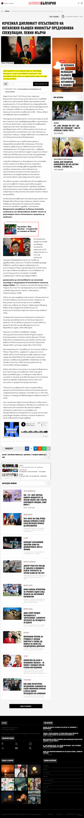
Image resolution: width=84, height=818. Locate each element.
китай (4, 454)
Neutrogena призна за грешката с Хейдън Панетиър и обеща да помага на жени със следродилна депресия (34, 641)
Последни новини (9, 483)
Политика (46, 773)
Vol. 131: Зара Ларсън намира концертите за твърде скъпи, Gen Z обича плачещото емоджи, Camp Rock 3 (35, 500)
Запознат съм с (23, 90)
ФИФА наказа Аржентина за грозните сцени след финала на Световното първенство (34, 593)
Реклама (59, 814)
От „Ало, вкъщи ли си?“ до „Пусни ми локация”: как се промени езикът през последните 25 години (67, 129)
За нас (4, 723)
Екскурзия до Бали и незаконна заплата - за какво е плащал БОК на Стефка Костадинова (34, 664)
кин (3, 457)
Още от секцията (25, 706)
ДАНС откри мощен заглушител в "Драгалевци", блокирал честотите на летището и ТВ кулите (34, 618)
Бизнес (45, 776)
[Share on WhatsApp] (44, 448)
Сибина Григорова (7, 729)
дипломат (27, 454)
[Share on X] (31, 448)
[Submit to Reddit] (40, 448)
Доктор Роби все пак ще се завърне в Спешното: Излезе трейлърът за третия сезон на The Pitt (34, 569)
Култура (45, 787)
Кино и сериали (48, 780)
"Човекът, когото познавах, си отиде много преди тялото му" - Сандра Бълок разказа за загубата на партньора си (61, 734)
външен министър (39, 454)
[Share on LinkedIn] (35, 448)
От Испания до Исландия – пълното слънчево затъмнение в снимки (68, 75)
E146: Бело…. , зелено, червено (23, 441)
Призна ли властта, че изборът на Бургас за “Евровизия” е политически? (60, 728)
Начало (50, 814)
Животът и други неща (8, 441)
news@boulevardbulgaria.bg (30, 733)
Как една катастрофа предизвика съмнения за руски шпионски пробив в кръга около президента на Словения (35, 689)
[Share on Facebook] (27, 448)
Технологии (47, 783)
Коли (45, 791)
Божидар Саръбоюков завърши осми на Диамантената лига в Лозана (33, 546)
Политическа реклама (73, 814)
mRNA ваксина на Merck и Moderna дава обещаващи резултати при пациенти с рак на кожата (62, 740)
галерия (45, 766)
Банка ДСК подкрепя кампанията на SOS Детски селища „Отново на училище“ (66, 165)
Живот (45, 769)
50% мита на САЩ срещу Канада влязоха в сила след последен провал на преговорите (34, 522)
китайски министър (15, 454)
